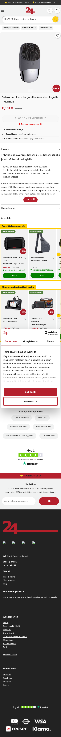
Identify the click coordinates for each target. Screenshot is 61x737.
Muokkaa (28, 401)
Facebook (7, 678)
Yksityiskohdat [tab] (30, 341)
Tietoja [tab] (50, 341)
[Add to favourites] (57, 35)
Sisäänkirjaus (9, 580)
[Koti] (30, 10)
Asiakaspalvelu (50, 597)
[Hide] (59, 149)
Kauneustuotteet (29, 28)
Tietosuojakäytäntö (11, 626)
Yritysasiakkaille (10, 655)
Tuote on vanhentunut (30, 118)
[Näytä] (59, 208)
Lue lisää (30, 199)
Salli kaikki (30, 391)
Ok (49, 501)
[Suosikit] (50, 10)
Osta (14, 275)
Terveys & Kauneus (11, 28)
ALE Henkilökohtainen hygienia (19, 435)
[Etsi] (55, 19)
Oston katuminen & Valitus (15, 636)
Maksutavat (8, 640)
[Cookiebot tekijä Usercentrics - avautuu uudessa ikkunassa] (45, 333)
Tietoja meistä (9, 577)
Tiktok (6, 685)
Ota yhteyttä (8, 633)
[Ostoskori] (57, 10)
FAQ (5, 584)
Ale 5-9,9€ (42, 418)
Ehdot (5, 622)
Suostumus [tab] (11, 341)
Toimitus (7, 629)
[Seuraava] (59, 254)
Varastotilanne (9, 643)
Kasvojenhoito (46, 28)
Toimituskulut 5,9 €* (32, 476)
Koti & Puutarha (22, 418)
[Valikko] (2, 10)
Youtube (7, 674)
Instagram (7, 681)
